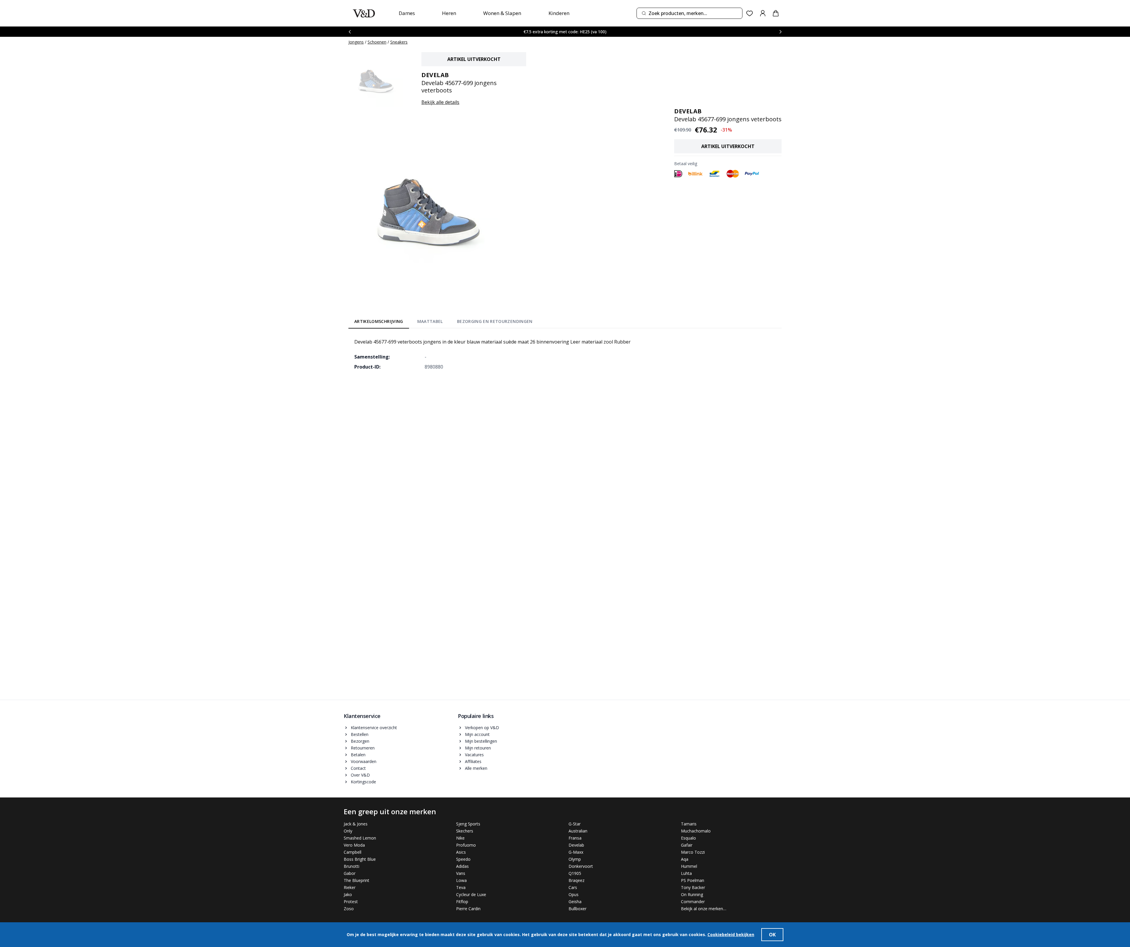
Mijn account (477, 734)
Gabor (349, 873)
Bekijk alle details (440, 102)
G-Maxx (576, 852)
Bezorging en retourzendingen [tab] (495, 321)
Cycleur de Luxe (471, 894)
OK (772, 934)
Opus (574, 894)
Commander (693, 901)
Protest (351, 901)
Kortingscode (363, 782)
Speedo (463, 859)
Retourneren (363, 748)
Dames (407, 13)
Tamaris (689, 824)
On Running (692, 894)
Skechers (464, 831)
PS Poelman (692, 880)
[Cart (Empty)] (776, 13)
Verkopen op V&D (482, 727)
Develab (576, 845)
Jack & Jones (356, 824)
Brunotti (351, 866)
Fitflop (462, 901)
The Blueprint (356, 880)
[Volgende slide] (780, 31)
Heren (449, 13)
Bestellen (359, 734)
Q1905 (575, 873)
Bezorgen (360, 741)
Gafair (686, 845)
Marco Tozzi (693, 852)
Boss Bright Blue (360, 859)
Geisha (575, 901)
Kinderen (559, 13)
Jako (348, 894)
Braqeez (576, 880)
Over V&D (360, 775)
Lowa (461, 880)
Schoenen (377, 42)
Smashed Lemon (360, 838)
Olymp (575, 859)
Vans (460, 873)
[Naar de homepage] (363, 13)
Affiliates (473, 761)
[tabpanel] (565, 354)
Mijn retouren (478, 748)
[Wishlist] (750, 13)
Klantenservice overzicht (374, 727)
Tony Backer (693, 887)
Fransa (575, 838)
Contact (358, 768)
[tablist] (443, 322)
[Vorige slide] (349, 31)
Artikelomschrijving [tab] (378, 321)
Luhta (686, 873)
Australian (578, 831)
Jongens (356, 42)
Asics (461, 852)
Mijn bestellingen (481, 741)
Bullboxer (577, 908)
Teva (461, 887)
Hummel (689, 866)
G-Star (575, 824)
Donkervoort (581, 866)
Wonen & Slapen (502, 13)
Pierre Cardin (468, 908)
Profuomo (466, 845)
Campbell (352, 852)
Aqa (684, 859)
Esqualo (688, 838)
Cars (573, 887)
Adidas (462, 866)
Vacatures (474, 754)
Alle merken (476, 768)
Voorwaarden (363, 761)
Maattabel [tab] (430, 321)
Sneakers (399, 42)
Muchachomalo (696, 831)
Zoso (349, 908)
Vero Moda (354, 845)
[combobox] (689, 13)
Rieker (349, 887)
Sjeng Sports (468, 824)
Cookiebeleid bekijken (730, 934)
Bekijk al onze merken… (703, 908)
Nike (460, 838)
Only (348, 831)
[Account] (763, 13)
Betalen (358, 754)
